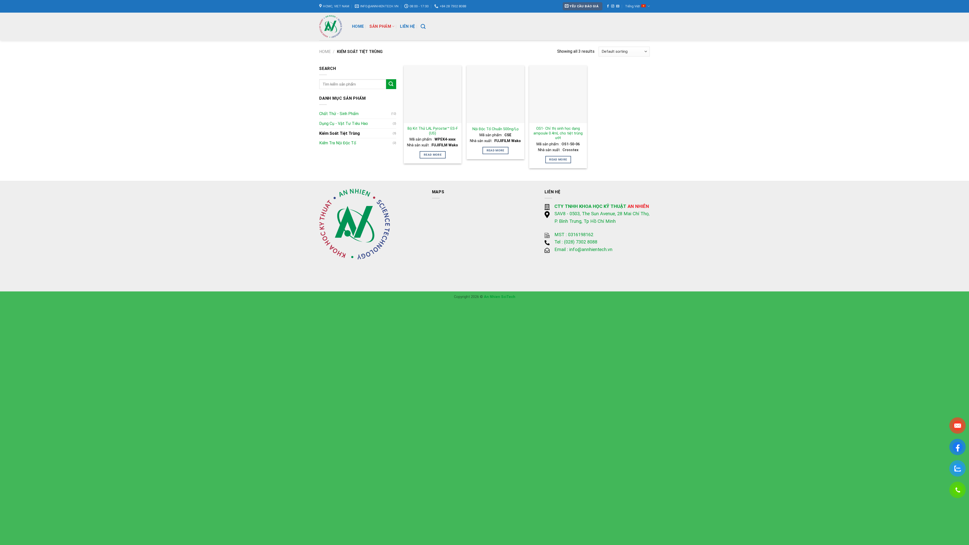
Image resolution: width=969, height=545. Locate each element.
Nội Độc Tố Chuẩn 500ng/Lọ (495, 129)
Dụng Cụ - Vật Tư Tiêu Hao (343, 123)
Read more (433, 154)
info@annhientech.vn (590, 249)
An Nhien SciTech (499, 297)
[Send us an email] (617, 6)
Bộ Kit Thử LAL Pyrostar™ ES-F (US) (433, 130)
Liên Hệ (407, 26)
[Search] (423, 26)
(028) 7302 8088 (580, 241)
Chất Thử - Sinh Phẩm (339, 113)
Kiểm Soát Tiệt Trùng (339, 133)
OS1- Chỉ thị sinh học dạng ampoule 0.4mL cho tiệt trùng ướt (558, 133)
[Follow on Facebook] (607, 6)
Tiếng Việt (632, 6)
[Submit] (391, 84)
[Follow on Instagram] (612, 6)
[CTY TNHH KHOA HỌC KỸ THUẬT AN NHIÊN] (331, 26)
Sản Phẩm (380, 26)
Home (358, 26)
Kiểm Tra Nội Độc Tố (337, 143)
